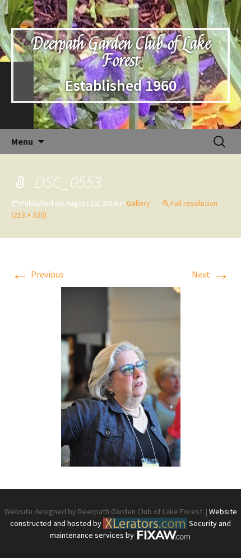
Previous (37, 274)
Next (211, 274)
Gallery (138, 203)
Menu (22, 141)
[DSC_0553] (120, 375)
